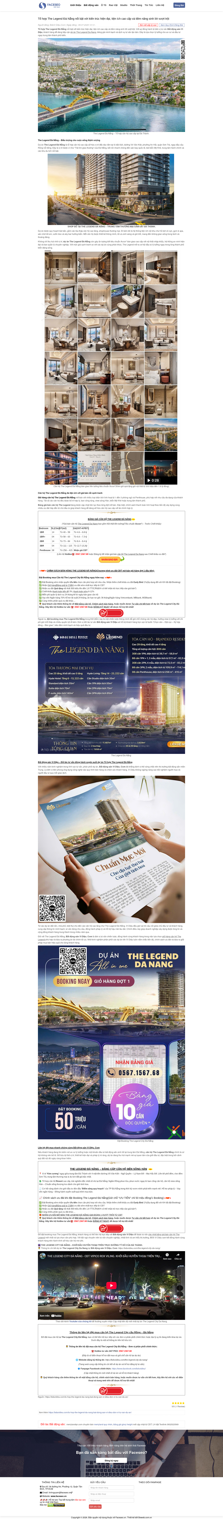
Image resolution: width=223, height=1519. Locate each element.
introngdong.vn (47, 1509)
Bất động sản (91, 5)
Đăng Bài (179, 5)
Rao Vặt (113, 5)
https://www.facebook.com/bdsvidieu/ (129, 1369)
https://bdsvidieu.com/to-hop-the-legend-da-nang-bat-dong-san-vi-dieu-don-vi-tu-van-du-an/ (90, 1412)
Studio (123, 5)
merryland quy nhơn (103, 1424)
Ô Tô (103, 5)
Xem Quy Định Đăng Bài (172, 25)
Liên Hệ (160, 5)
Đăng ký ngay (111, 1460)
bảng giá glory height (123, 1424)
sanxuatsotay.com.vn (49, 1512)
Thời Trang (136, 5)
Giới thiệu (75, 5)
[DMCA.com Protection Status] (56, 1504)
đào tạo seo (80, 1499)
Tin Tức (149, 5)
